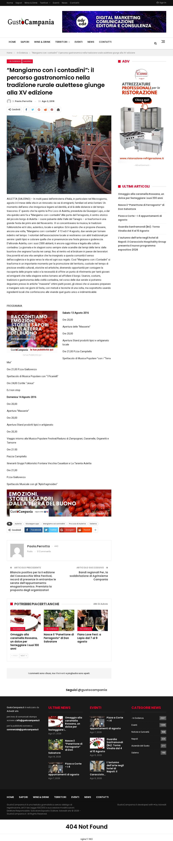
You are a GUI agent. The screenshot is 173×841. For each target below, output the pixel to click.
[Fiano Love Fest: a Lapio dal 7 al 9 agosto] (92, 620)
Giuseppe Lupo (32, 523)
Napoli (134, 739)
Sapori (19, 2)
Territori (44, 2)
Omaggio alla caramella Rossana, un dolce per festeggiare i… (65, 723)
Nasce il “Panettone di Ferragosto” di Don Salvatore (65, 747)
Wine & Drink (30, 2)
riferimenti (60, 673)
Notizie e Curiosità (140, 732)
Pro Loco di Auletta (77, 523)
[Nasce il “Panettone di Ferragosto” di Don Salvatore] (59, 620)
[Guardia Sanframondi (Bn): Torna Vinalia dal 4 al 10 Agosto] (97, 743)
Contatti (74, 2)
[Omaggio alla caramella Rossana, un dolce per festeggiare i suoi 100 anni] (25, 620)
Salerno (27, 61)
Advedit (162, 804)
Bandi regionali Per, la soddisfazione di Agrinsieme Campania (89, 576)
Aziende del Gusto (140, 745)
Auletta (18, 523)
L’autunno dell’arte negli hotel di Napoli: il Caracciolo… (107, 768)
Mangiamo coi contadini (54, 523)
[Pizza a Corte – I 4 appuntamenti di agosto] (55, 767)
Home (10, 2)
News (64, 2)
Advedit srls (12, 711)
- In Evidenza (14, 61)
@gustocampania (92, 690)
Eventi (56, 2)
